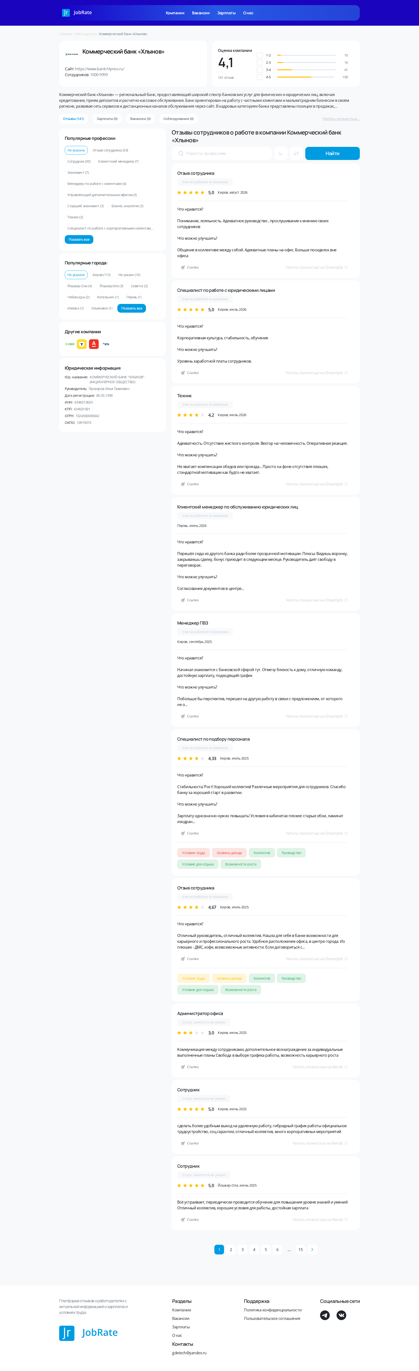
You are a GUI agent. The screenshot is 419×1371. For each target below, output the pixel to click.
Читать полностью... (341, 118)
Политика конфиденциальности (272, 1310)
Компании (175, 13)
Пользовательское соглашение (272, 1318)
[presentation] (181, 153)
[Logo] (77, 13)
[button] (306, 55)
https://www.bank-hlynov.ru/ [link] (99, 68)
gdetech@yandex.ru (189, 1352)
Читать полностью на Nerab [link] (317, 1067)
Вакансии (201, 13)
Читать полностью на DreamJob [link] (314, 267)
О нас (248, 13)
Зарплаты (226, 13)
